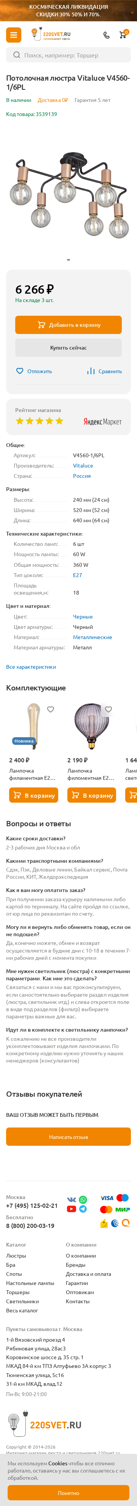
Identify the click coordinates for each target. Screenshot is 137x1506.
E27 (77, 574)
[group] (68, 195)
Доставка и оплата (88, 1273)
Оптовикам (80, 1291)
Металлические (92, 636)
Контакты (78, 1301)
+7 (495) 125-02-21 (32, 1205)
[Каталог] (13, 35)
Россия (82, 475)
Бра (10, 1264)
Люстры (16, 1255)
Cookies (57, 1463)
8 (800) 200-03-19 (30, 1225)
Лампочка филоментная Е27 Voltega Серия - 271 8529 (91, 774)
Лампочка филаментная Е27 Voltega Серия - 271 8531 (33, 774)
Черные (83, 616)
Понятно (68, 1492)
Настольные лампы (30, 1282)
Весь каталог (22, 1310)
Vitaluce (83, 465)
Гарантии (77, 1282)
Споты (14, 1273)
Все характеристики (31, 666)
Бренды (76, 1264)
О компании (81, 1255)
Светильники (22, 1301)
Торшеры (18, 1291)
